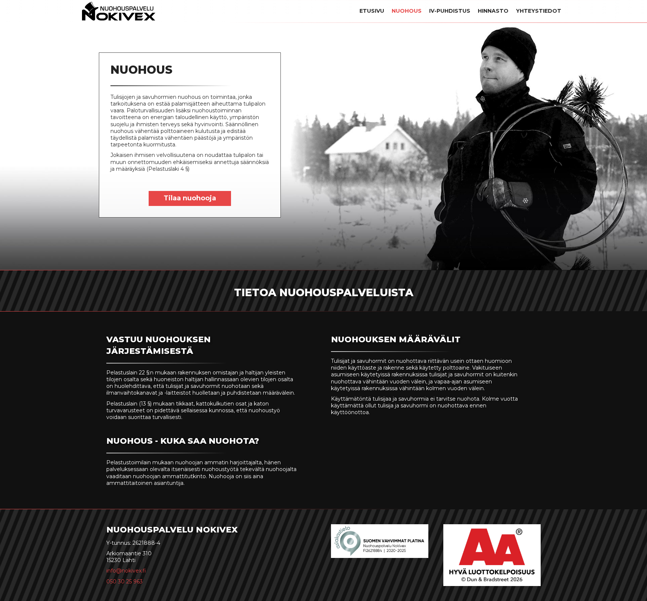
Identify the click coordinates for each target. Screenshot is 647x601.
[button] (190, 198)
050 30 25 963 (124, 581)
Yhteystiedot (538, 10)
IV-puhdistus (449, 10)
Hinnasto (493, 10)
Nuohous (407, 10)
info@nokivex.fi (126, 570)
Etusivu (371, 10)
